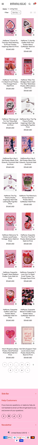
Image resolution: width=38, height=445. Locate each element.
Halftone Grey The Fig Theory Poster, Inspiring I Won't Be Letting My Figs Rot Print (28, 123)
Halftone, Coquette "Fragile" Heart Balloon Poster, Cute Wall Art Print (10, 275)
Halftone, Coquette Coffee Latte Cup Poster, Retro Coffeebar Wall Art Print (10, 314)
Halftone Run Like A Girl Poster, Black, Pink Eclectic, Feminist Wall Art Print (10, 161)
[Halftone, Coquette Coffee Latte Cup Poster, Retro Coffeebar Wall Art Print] (10, 296)
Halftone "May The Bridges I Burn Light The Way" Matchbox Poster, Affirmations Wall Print (27, 84)
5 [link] (33, 365)
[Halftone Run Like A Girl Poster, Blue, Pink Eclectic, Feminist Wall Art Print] (28, 145)
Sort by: (15, 12)
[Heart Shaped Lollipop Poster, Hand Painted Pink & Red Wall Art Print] (10, 335)
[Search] (29, 4)
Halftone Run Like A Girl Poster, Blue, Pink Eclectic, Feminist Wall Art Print (27, 161)
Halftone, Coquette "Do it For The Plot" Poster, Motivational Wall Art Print (27, 238)
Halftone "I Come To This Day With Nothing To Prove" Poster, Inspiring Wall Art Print (10, 44)
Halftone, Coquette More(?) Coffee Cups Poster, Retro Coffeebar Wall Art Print (28, 314)
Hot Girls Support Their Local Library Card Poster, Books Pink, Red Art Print (27, 352)
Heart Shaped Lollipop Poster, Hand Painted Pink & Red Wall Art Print (10, 352)
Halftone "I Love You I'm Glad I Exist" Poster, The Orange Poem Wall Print (10, 83)
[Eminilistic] (18, 4)
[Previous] (4, 364)
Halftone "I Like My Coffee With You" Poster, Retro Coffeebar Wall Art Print (28, 45)
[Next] (27, 370)
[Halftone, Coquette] (28, 221)
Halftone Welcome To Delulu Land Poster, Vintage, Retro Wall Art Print (10, 238)
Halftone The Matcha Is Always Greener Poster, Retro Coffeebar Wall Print (27, 199)
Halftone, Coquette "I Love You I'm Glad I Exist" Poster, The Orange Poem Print (28, 275)
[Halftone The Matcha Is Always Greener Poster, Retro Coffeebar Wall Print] (28, 182)
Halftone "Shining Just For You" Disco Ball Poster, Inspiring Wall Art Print (10, 122)
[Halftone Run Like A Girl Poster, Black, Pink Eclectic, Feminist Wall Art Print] (10, 145)
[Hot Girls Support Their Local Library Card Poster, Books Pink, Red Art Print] (28, 335)
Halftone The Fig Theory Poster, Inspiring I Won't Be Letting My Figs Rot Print (10, 200)
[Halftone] (10, 27)
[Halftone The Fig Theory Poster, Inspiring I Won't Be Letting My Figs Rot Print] (10, 182)
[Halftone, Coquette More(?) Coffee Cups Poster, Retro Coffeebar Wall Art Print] (28, 296)
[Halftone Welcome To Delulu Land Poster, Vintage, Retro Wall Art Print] (10, 221)
